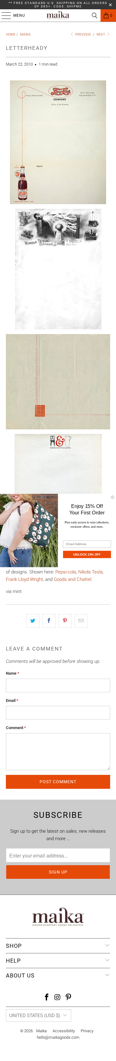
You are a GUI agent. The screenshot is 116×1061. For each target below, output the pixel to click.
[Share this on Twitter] (33, 621)
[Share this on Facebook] (49, 621)
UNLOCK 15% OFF (87, 554)
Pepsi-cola (65, 572)
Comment (16, 727)
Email (12, 700)
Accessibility (64, 1031)
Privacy (87, 1031)
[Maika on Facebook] (47, 997)
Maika (41, 1031)
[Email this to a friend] (81, 621)
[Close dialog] (113, 497)
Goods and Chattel (72, 579)
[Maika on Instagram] (57, 997)
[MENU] (3, 15)
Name (12, 673)
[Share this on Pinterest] (65, 621)
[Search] (95, 15)
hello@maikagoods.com (58, 1037)
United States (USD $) (34, 1015)
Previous (82, 34)
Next (101, 34)
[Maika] (58, 15)
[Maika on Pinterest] (68, 997)
